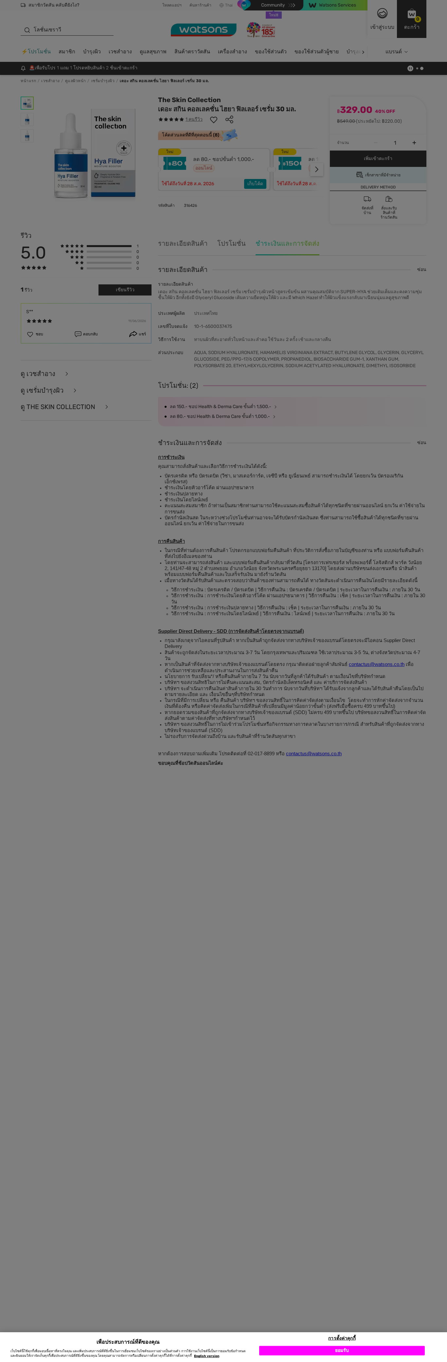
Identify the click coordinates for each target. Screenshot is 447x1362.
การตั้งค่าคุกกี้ (341, 1338)
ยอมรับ (342, 1350)
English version (206, 1356)
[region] (223, 1347)
